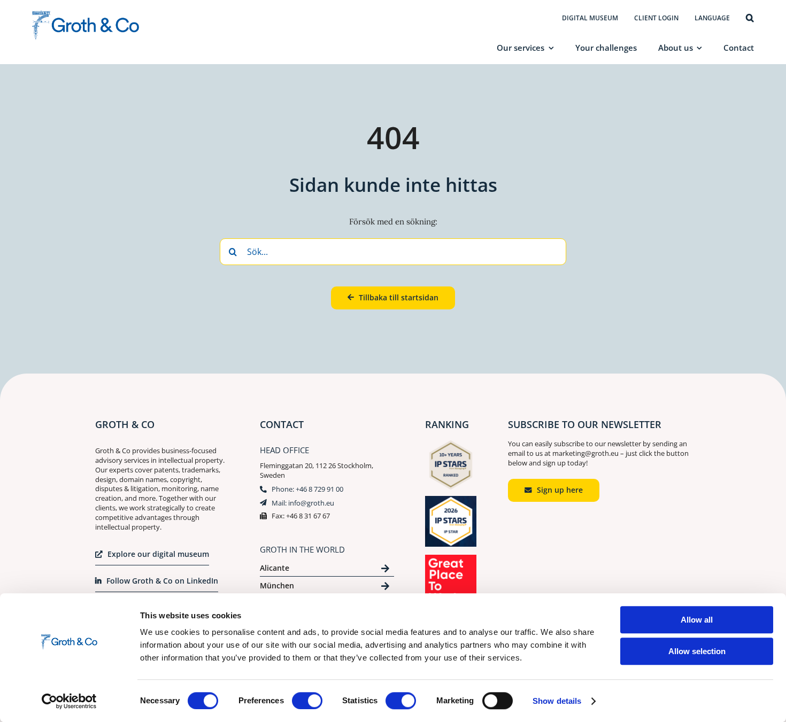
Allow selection (697, 651)
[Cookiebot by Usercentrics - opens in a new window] (69, 701)
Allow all (697, 619)
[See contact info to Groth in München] (327, 587)
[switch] (307, 700)
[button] (750, 19)
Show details (557, 700)
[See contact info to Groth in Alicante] (327, 570)
